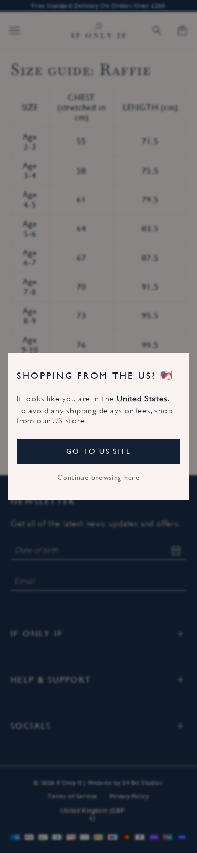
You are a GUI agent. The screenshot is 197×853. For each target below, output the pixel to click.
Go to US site (98, 451)
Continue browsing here (98, 477)
